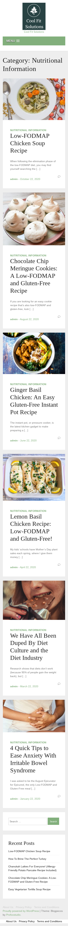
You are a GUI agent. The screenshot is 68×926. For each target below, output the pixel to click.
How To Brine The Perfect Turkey (27, 858)
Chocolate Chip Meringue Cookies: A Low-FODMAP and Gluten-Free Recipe (33, 276)
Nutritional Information (28, 130)
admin (14, 179)
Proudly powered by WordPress (21, 910)
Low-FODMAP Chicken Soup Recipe (29, 143)
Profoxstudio (13, 914)
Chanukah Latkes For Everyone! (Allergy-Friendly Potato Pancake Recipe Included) (32, 868)
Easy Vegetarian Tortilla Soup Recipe (29, 889)
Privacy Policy (24, 907)
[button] (34, 40)
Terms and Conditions (46, 907)
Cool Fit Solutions (34, 31)
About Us (8, 907)
